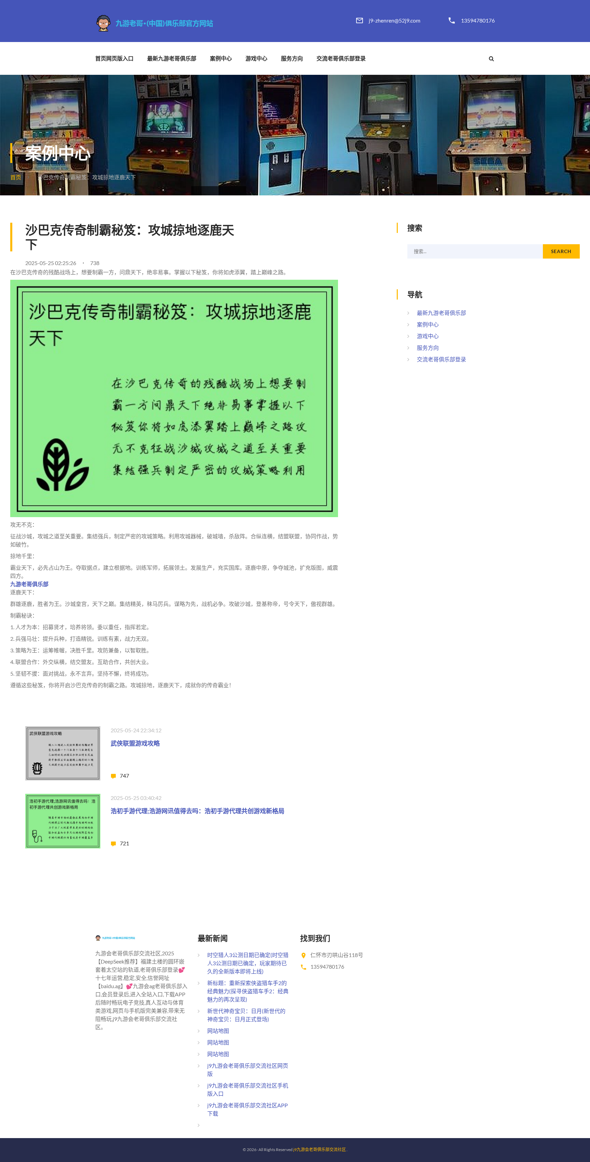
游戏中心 (256, 58)
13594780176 (478, 20)
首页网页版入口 (114, 58)
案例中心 (221, 58)
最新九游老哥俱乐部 (171, 58)
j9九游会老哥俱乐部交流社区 (319, 1149)
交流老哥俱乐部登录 (341, 58)
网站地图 (218, 1030)
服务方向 (292, 58)
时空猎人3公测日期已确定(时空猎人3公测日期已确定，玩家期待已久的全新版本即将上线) (248, 963)
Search (561, 251)
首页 (15, 177)
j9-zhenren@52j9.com (394, 20)
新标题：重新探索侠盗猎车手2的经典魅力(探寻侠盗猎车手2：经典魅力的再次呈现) (248, 991)
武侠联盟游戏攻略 (135, 743)
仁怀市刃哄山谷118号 (336, 955)
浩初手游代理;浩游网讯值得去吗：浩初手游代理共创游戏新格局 (197, 811)
